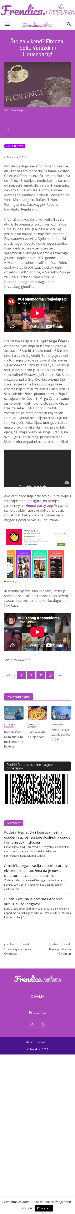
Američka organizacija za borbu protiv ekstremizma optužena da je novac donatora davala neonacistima (36, 870)
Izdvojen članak (14, 146)
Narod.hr (14, 823)
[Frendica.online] (37, 10)
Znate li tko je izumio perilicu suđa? (60, 734)
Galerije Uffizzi (15, 175)
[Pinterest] (40, 675)
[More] (60, 675)
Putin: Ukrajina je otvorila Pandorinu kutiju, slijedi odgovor (34, 901)
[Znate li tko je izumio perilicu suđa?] (61, 712)
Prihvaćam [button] (43, 1208)
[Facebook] (21, 675)
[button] (7, 24)
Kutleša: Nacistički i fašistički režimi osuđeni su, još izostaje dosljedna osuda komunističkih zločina (37, 837)
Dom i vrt (58, 724)
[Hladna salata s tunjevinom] (37, 712)
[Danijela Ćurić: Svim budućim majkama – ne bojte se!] (14, 712)
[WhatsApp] (50, 675)
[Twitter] (31, 675)
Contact (41, 1042)
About (29, 1042)
